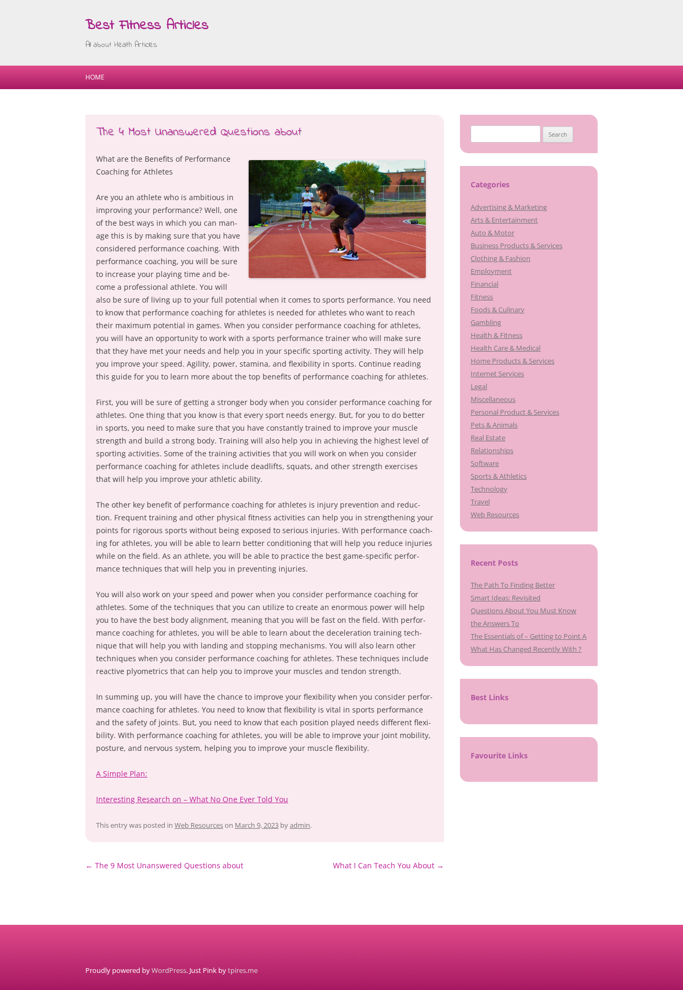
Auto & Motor (492, 232)
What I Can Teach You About (388, 865)
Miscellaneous (493, 399)
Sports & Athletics (499, 476)
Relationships (492, 450)
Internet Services (497, 373)
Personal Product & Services (515, 412)
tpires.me (243, 970)
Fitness (482, 297)
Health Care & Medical (506, 348)
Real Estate (488, 437)
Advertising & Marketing (509, 207)
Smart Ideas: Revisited (506, 598)
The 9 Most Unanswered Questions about (164, 865)
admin (300, 825)
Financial (484, 284)
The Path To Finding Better (513, 585)
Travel (480, 501)
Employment (491, 271)
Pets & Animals (494, 425)
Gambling (486, 322)
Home (95, 77)
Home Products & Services (512, 361)
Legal (479, 386)
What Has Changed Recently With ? (526, 649)
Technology (489, 489)
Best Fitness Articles (147, 25)
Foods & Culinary (498, 309)
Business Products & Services (516, 245)
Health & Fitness (496, 335)
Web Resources (198, 825)
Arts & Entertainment (504, 220)
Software (485, 463)
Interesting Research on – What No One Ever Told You (192, 799)
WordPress (169, 970)
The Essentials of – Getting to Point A (528, 636)
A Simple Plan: (121, 774)
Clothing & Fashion (500, 258)
